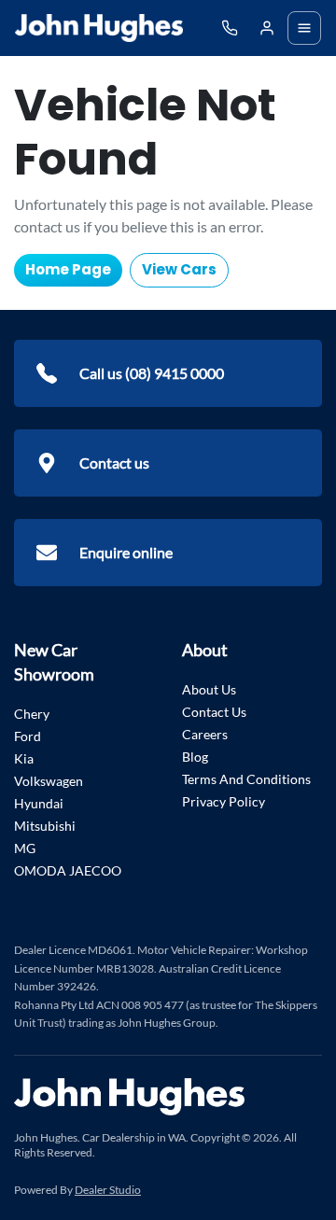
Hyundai (38, 803)
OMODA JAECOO (67, 870)
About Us (209, 689)
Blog (195, 756)
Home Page (68, 269)
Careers (205, 734)
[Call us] (229, 28)
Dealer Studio (108, 1190)
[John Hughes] (99, 28)
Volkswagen (48, 781)
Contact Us (214, 712)
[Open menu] (304, 28)
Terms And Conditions (246, 779)
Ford (27, 736)
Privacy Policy (223, 801)
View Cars (179, 269)
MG (24, 848)
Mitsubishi (45, 826)
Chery (31, 714)
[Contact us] (267, 28)
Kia (24, 758)
